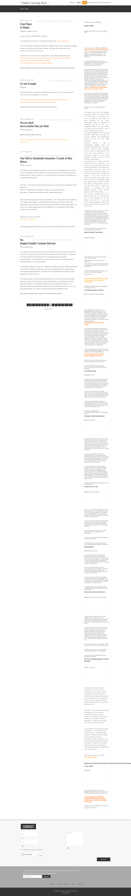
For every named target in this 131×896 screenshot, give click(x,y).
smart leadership (64, 21)
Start (29, 305)
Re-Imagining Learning (90, 371)
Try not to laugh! (28, 83)
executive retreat (55, 239)
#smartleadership (55, 226)
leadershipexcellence (68, 68)
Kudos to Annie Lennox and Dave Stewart (94, 592)
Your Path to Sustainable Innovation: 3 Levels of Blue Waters (46, 160)
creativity (67, 80)
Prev (33, 305)
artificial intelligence (60, 80)
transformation (64, 119)
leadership (70, 21)
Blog (84, 3)
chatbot (51, 80)
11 (56, 305)
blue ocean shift (28, 155)
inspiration (70, 239)
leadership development (53, 21)
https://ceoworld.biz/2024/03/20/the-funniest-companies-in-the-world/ (94, 355)
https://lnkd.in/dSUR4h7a (28, 219)
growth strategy (47, 155)
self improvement (50, 119)
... (36, 305)
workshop (35, 68)
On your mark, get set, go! (91, 486)
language (43, 119)
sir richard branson (37, 239)
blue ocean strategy (37, 155)
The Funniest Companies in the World (93, 290)
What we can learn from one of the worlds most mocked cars (96, 49)
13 (62, 305)
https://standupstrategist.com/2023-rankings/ (94, 323)
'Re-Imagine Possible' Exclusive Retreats (38, 241)
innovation (70, 119)
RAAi (68, 892)
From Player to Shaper (26, 25)
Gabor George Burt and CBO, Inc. (70, 891)
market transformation (56, 155)
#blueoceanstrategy (26, 226)
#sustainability (37, 226)
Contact (79, 3)
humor (71, 80)
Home (22, 9)
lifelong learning (64, 239)
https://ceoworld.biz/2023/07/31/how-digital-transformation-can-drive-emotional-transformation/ (96, 280)
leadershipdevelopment (53, 68)
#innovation (45, 226)
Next (66, 305)
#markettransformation (68, 226)
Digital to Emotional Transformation (93, 232)
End (71, 305)
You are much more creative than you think (34, 124)
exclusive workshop (42, 21)
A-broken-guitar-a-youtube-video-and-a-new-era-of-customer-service (95, 88)
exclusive (42, 68)
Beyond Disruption (89, 547)
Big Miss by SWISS (89, 26)
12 (59, 305)
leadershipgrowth (25, 68)
